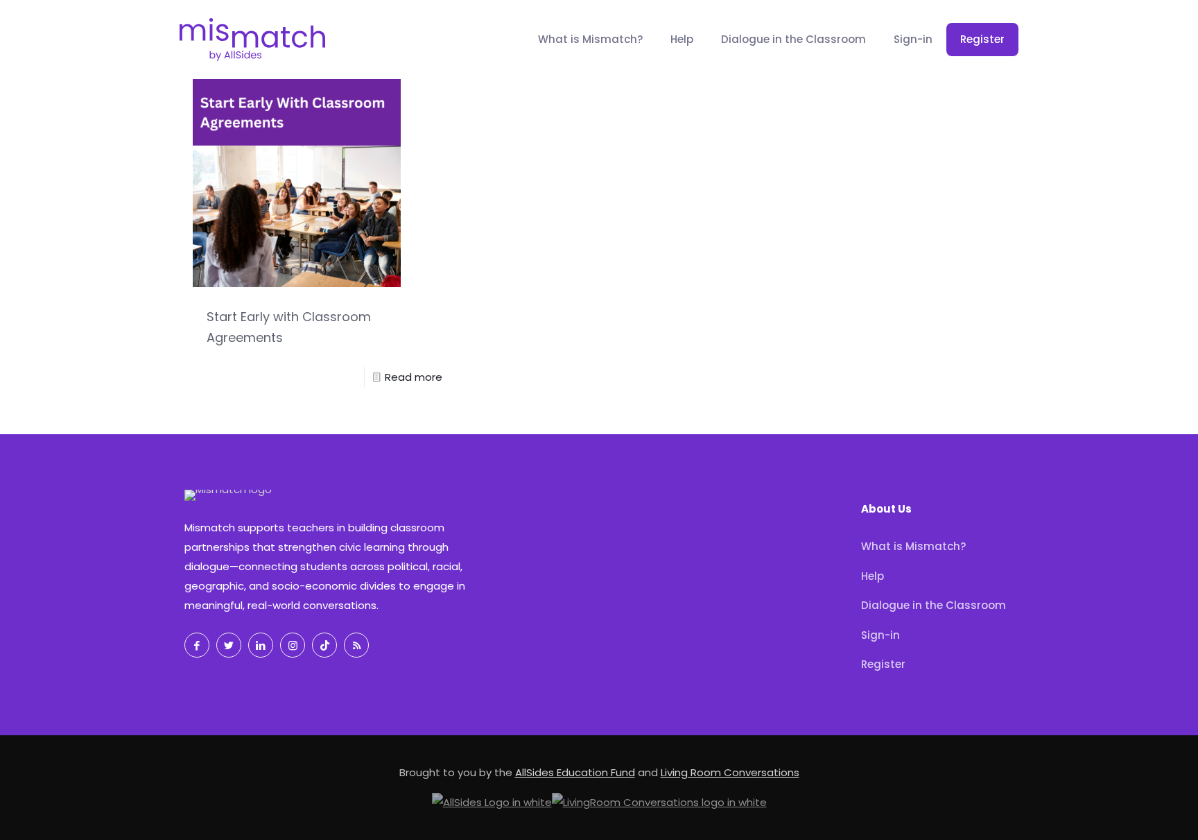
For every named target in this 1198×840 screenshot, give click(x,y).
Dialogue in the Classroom (933, 605)
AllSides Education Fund (575, 772)
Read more (413, 377)
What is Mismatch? (913, 546)
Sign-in (880, 635)
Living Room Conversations (730, 772)
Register (883, 664)
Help (872, 576)
